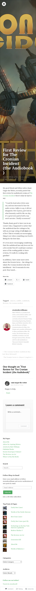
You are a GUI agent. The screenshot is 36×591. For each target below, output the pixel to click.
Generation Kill (16, 540)
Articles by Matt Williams (11, 447)
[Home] (4, 4)
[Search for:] (12, 468)
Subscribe (8, 492)
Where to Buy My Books (11, 457)
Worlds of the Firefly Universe (21, 512)
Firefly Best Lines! (17, 507)
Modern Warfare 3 (17, 530)
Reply (8, 393)
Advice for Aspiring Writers (12, 444)
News (17, 177)
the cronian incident (16, 303)
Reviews (26, 177)
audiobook (25, 301)
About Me (6, 442)
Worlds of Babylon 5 (17, 549)
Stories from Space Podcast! (12, 452)
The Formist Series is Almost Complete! (18, 357)
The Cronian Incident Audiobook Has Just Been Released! (16, 353)
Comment (24, 426)
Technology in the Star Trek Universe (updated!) (20, 527)
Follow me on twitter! (11, 580)
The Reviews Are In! (9, 454)
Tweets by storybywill (10, 584)
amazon (12, 301)
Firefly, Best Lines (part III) (19, 521)
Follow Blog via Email (11, 475)
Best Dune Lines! (16, 517)
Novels (21, 177)
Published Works (8, 449)
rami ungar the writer (19, 383)
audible (18, 301)
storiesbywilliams (8, 177)
